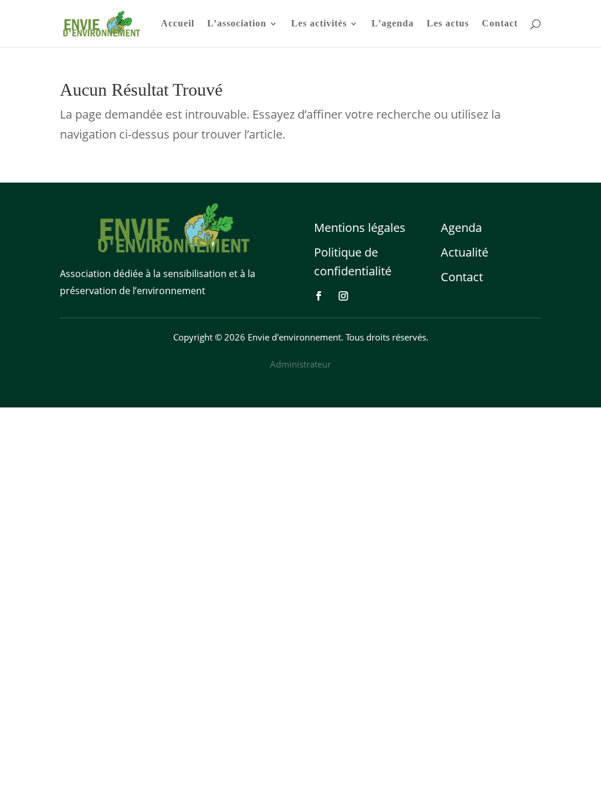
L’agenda (393, 23)
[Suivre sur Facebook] (318, 296)
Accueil (177, 23)
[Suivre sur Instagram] (343, 296)
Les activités (319, 23)
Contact (500, 23)
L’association (236, 23)
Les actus (448, 23)
